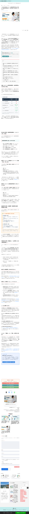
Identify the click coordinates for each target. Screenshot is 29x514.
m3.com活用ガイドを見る (5, 56)
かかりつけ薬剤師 (10, 409)
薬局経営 (18, 410)
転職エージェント (23, 501)
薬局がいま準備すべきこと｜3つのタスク (8, 78)
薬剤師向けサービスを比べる (20, 512)
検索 (27, 30)
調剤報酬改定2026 (17, 411)
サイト (2, 456)
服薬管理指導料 (11, 410)
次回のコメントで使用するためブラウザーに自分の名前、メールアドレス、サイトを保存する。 (10, 460)
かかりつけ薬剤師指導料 (16, 409)
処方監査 (25, 492)
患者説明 (25, 493)
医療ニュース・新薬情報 (16, 407)
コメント (3, 440)
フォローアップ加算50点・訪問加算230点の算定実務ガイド (10, 327)
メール (2, 453)
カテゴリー (24, 482)
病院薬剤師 (22, 495)
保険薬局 (7, 410)
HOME (15, 508)
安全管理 (22, 493)
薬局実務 (15, 410)
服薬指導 (22, 494)
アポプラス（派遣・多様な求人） (10, 385)
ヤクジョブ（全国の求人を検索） (10, 387)
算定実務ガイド (16, 179)
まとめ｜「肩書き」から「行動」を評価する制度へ (9, 81)
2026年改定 (5, 409)
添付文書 (25, 494)
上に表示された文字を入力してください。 (7, 463)
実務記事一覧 (10, 56)
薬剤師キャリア (22, 496)
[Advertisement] (10, 28)
